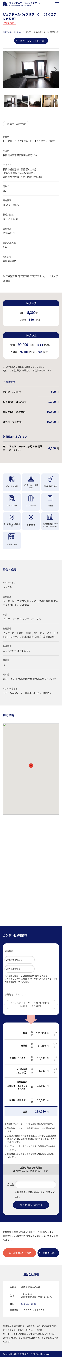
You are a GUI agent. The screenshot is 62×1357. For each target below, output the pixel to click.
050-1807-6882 (28, 1303)
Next (54, 70)
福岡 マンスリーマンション (12, 32)
